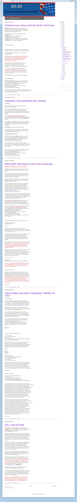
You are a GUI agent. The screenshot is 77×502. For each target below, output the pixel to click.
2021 (62, 23)
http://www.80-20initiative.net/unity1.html (22, 305)
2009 (62, 37)
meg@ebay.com (7, 474)
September (64, 63)
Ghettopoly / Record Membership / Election (25, 101)
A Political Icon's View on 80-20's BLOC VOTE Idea (29, 25)
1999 (62, 79)
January (63, 74)
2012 (62, 33)
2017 (62, 26)
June (63, 67)
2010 (62, 36)
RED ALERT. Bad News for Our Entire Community (29, 164)
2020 (62, 25)
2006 (62, 42)
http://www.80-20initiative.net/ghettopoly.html (12, 191)
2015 (62, 29)
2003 (62, 46)
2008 (62, 39)
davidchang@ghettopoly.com (10, 464)
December (64, 47)
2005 (62, 43)
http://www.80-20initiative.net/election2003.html (13, 140)
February (63, 73)
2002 (62, 76)
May (63, 69)
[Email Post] (18, 94)
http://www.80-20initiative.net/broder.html (20, 75)
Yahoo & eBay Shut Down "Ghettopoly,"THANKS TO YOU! (66, 59)
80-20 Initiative (65, 90)
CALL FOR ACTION (14, 425)
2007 (62, 40)
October (63, 50)
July (63, 66)
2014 (62, 30)
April (63, 70)
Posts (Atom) (11, 487)
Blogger (43, 494)
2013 (62, 32)
